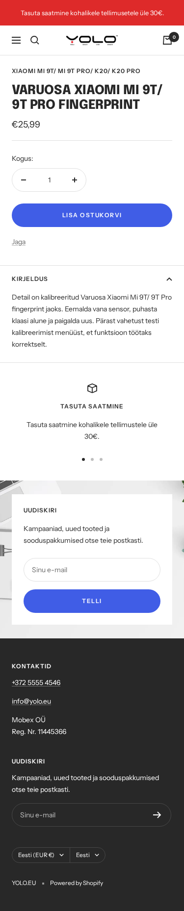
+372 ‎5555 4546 (36, 682)
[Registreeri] (157, 814)
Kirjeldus (30, 278)
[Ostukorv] (167, 40)
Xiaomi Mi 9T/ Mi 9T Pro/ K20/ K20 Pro (76, 71)
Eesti (83, 855)
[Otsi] (34, 40)
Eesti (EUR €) (36, 855)
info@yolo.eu (31, 701)
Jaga (19, 241)
